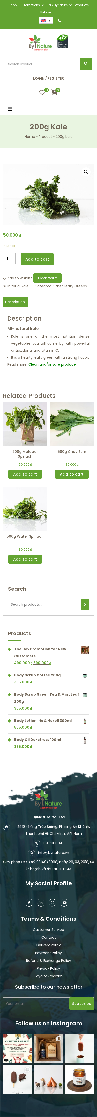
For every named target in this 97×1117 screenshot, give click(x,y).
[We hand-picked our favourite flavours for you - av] (17, 1079)
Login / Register (48, 78)
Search (86, 64)
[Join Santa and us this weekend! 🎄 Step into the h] (17, 1048)
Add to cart (37, 259)
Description (15, 301)
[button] (16, 109)
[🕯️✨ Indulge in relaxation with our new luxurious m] (79, 1079)
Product (45, 136)
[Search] (85, 604)
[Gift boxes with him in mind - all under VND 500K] (48, 1048)
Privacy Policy (48, 968)
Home (30, 136)
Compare (47, 278)
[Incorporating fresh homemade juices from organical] (48, 1079)
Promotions (31, 5)
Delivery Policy (48, 945)
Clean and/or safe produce (52, 364)
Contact (48, 937)
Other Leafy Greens (70, 286)
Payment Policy (48, 952)
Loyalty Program (49, 976)
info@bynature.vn (53, 852)
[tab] (15, 302)
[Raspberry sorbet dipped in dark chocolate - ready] (79, 1048)
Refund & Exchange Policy (48, 960)
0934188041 (53, 843)
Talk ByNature (57, 5)
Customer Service (48, 929)
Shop (13, 5)
